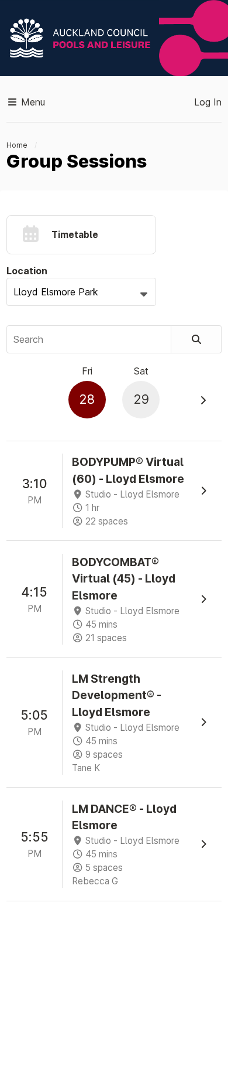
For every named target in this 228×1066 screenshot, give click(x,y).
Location (26, 271)
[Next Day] (203, 400)
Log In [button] (208, 102)
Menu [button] (31, 102)
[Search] (196, 339)
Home (16, 145)
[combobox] (81, 292)
